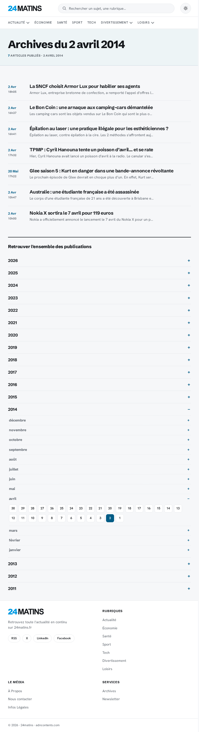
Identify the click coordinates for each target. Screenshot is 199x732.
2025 (13, 272)
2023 (13, 297)
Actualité (16, 22)
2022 (13, 310)
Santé (62, 22)
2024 (13, 285)
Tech (91, 22)
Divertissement (114, 22)
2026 (13, 260)
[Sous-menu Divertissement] (131, 23)
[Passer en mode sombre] (185, 8)
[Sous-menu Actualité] (27, 23)
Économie (43, 22)
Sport (77, 22)
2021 (12, 322)
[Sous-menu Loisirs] (152, 23)
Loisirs (143, 22)
